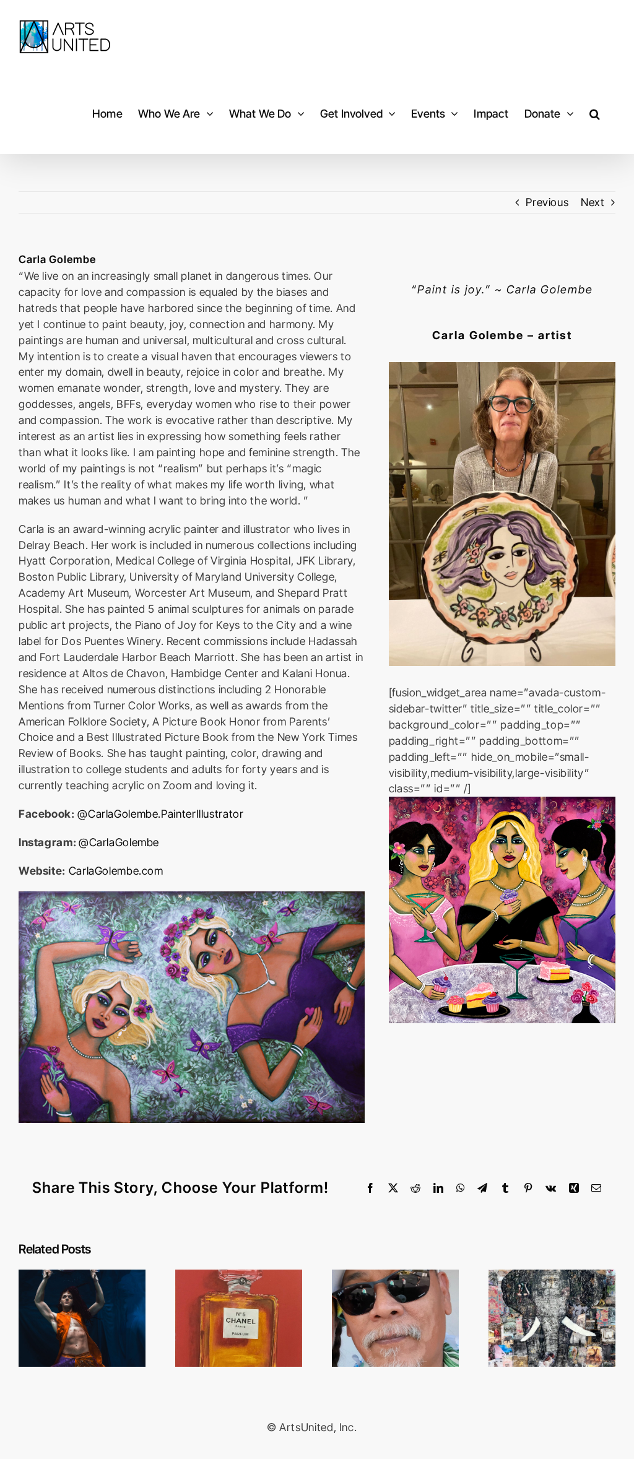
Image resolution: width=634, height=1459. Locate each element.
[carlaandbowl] (502, 367)
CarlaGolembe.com (116, 870)
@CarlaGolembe (119, 842)
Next (593, 202)
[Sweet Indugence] (502, 801)
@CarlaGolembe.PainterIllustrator (160, 813)
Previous (547, 202)
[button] (594, 113)
